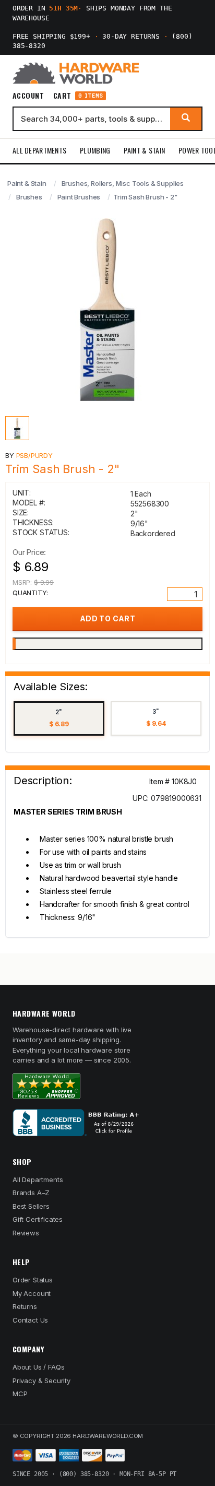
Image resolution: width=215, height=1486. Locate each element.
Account (28, 95)
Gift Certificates (38, 1219)
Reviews (26, 1233)
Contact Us (30, 1320)
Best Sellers (31, 1206)
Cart (78, 95)
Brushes (29, 197)
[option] (59, 718)
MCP (20, 1393)
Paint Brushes (79, 197)
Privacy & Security (41, 1380)
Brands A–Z (31, 1192)
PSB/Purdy (34, 455)
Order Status (33, 1280)
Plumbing (95, 150)
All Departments (39, 150)
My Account (32, 1293)
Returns (25, 1306)
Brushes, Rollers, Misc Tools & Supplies (123, 183)
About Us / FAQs (38, 1367)
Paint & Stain (144, 150)
